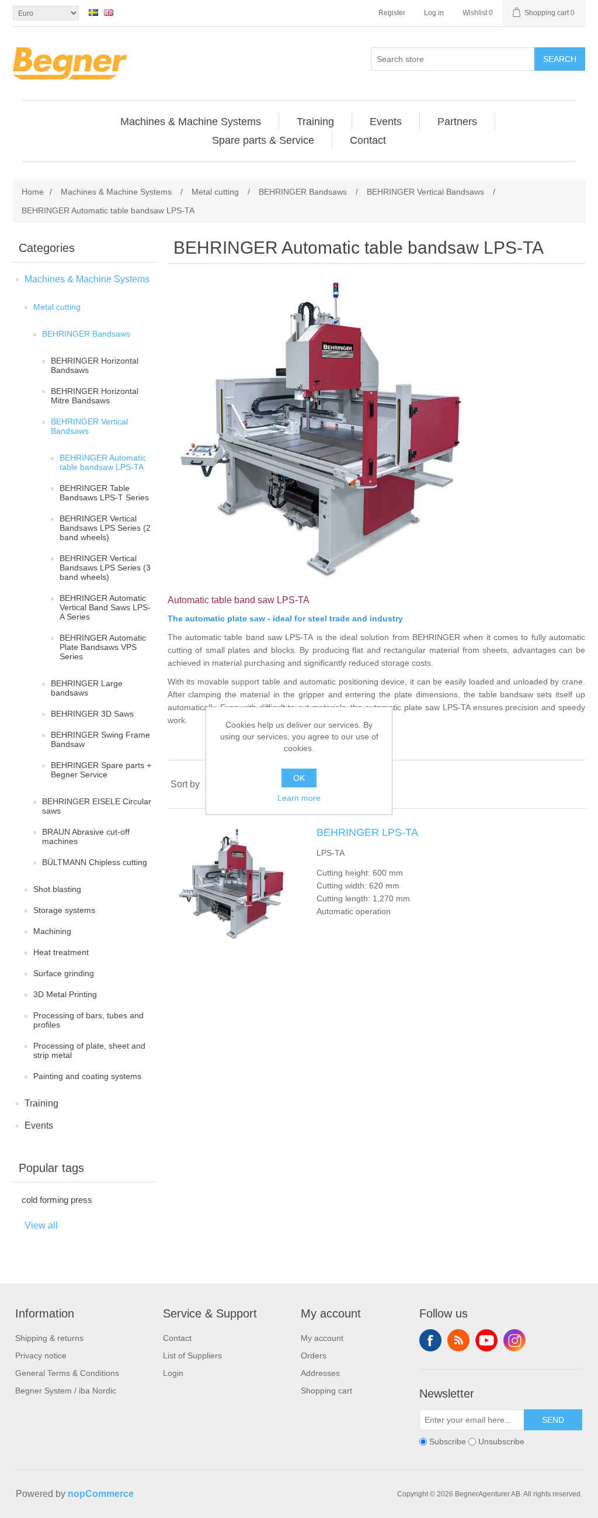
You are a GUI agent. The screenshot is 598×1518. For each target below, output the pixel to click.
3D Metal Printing (65, 994)
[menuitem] (191, 121)
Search (559, 59)
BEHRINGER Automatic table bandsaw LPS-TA (103, 462)
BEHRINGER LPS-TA (367, 832)
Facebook (430, 1340)
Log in (434, 13)
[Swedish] (93, 12)
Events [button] (386, 121)
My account (322, 1338)
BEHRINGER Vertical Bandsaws (89, 426)
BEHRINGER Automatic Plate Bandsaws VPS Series (103, 647)
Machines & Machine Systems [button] (190, 121)
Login (173, 1373)
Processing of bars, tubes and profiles (88, 1020)
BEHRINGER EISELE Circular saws (96, 806)
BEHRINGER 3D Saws (92, 713)
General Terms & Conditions (67, 1373)
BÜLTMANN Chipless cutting (94, 862)
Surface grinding (63, 973)
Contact (177, 1338)
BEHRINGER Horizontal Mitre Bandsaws (94, 395)
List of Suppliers (192, 1355)
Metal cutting (57, 307)
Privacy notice (41, 1355)
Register (391, 13)
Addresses (320, 1373)
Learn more (299, 798)
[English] (109, 12)
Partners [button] (457, 121)
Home (33, 191)
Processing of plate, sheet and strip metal (89, 1050)
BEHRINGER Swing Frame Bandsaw (100, 739)
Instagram (514, 1340)
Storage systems (64, 910)
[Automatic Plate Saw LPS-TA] (235, 885)
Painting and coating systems (87, 1076)
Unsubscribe (501, 1441)
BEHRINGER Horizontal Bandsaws (94, 365)
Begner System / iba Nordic (65, 1390)
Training (41, 1103)
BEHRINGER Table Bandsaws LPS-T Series (104, 492)
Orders (313, 1355)
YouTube (486, 1340)
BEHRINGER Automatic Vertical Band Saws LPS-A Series (105, 607)
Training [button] (315, 121)
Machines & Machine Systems (87, 279)
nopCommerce (101, 1494)
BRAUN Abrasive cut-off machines (86, 836)
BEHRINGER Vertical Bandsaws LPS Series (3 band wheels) (105, 568)
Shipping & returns (49, 1338)
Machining (52, 931)
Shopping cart (326, 1390)
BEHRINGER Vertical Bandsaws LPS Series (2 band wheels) (105, 528)
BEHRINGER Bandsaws (86, 333)
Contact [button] (368, 140)
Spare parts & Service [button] (263, 140)
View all (41, 1225)
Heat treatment (61, 952)
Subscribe (447, 1441)
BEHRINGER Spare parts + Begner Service (101, 769)
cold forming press (57, 1200)
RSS (458, 1340)
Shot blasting (57, 889)
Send (553, 1419)
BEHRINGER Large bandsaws (87, 688)
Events (39, 1125)
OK (299, 778)
